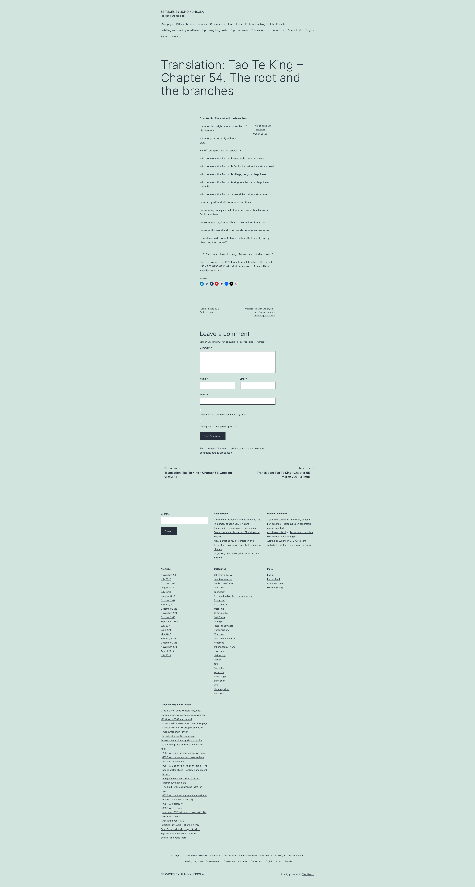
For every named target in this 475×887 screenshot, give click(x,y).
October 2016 (168, 617)
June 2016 (166, 630)
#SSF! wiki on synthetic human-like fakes (183, 753)
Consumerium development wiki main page (184, 723)
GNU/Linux (219, 617)
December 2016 (169, 608)
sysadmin (219, 672)
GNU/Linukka (221, 613)
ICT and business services (191, 24)
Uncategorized (221, 689)
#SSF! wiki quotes (171, 816)
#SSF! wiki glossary (172, 804)
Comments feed (275, 583)
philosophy (259, 315)
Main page (167, 24)
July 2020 (166, 579)
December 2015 (169, 642)
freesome (219, 608)
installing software (223, 625)
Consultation (217, 24)
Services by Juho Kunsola (182, 11)
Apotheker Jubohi (276, 519)
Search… (165, 514)
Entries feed (273, 579)
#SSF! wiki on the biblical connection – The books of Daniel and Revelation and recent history (184, 769)
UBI (216, 685)
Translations (258, 30)
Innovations (235, 24)
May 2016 (166, 634)
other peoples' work (224, 647)
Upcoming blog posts (214, 30)
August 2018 (167, 587)
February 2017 (168, 604)
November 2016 (169, 613)
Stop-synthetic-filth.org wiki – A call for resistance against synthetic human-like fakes (181, 744)
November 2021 (169, 575)
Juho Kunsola (209, 312)
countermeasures (223, 579)
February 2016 (168, 638)
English (310, 30)
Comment (206, 348)
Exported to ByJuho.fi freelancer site (233, 596)
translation (270, 315)
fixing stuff (219, 600)
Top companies (239, 30)
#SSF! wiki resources (173, 808)
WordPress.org (275, 587)
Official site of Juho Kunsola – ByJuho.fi (181, 710)
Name (204, 378)
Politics (217, 659)
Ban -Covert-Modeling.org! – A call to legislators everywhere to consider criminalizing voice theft (180, 833)
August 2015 (167, 651)
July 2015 (166, 655)
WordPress (308, 874)
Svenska (176, 36)
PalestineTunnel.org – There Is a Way (180, 825)
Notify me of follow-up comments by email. (224, 414)
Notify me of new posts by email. (218, 426)
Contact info (295, 30)
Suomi (164, 36)
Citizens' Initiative (223, 575)
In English (264, 309)
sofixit (217, 664)
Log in (270, 575)
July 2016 (166, 625)
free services (220, 604)
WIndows (219, 693)
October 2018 (168, 583)
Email (243, 378)
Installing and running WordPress (180, 30)
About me (279, 30)
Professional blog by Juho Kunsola (265, 24)
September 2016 (169, 621)
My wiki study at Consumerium (178, 736)
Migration (219, 634)
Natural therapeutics (224, 638)
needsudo (219, 642)
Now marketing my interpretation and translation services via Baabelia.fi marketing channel (237, 545)
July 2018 (166, 592)
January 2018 (168, 596)
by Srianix (262, 134)
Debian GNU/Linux (223, 583)
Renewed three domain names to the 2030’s (237, 519)
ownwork (270, 312)
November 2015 (169, 647)
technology (220, 676)
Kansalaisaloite (221, 630)
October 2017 (168, 600)
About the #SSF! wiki (173, 820)
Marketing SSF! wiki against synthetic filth (184, 812)
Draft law (219, 587)
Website (204, 394)
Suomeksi (219, 668)
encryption (219, 592)
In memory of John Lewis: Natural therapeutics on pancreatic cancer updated (289, 523)
